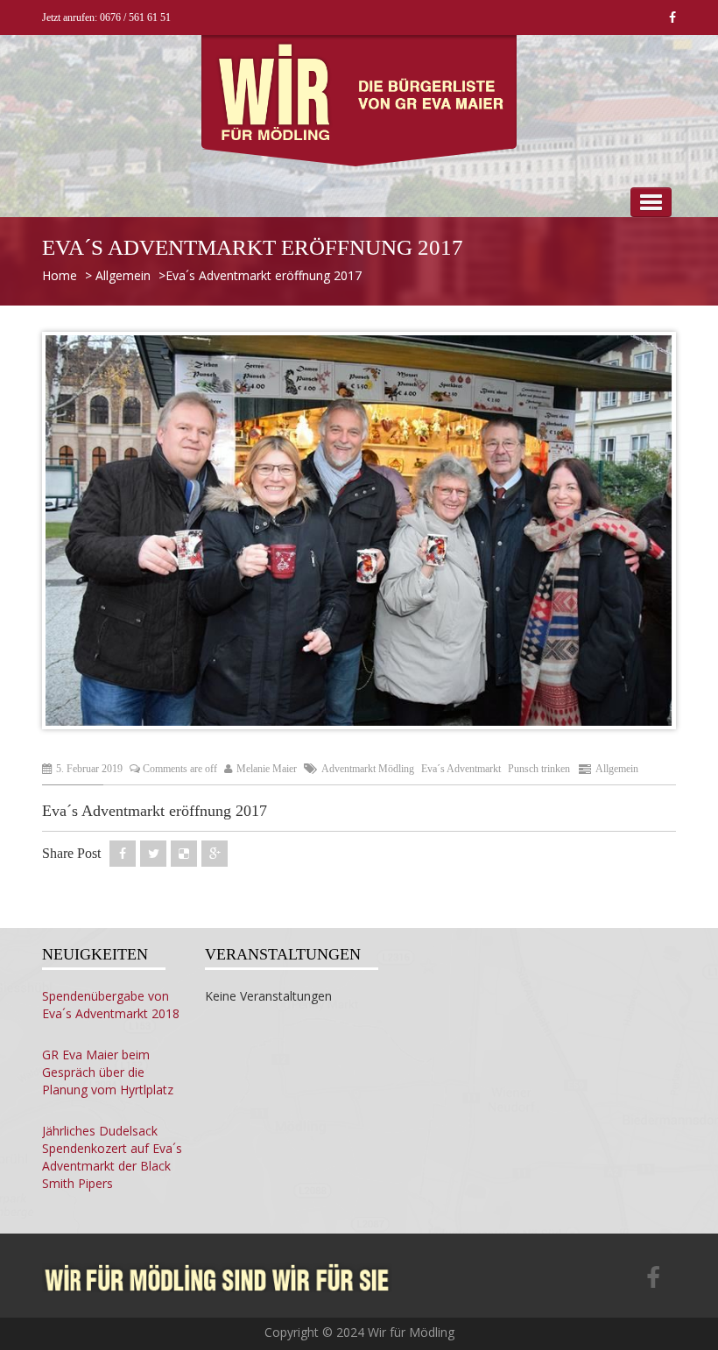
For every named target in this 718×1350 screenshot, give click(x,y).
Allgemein (123, 275)
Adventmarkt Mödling (367, 768)
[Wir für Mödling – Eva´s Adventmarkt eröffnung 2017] (217, 1277)
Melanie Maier (266, 768)
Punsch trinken (539, 768)
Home (59, 275)
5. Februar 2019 (89, 768)
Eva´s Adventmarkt (461, 768)
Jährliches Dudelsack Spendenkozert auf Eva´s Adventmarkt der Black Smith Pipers (112, 1157)
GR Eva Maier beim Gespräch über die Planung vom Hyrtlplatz (107, 1072)
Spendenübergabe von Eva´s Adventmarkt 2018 (111, 1005)
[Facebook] (653, 1279)
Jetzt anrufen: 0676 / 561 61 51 (106, 17)
